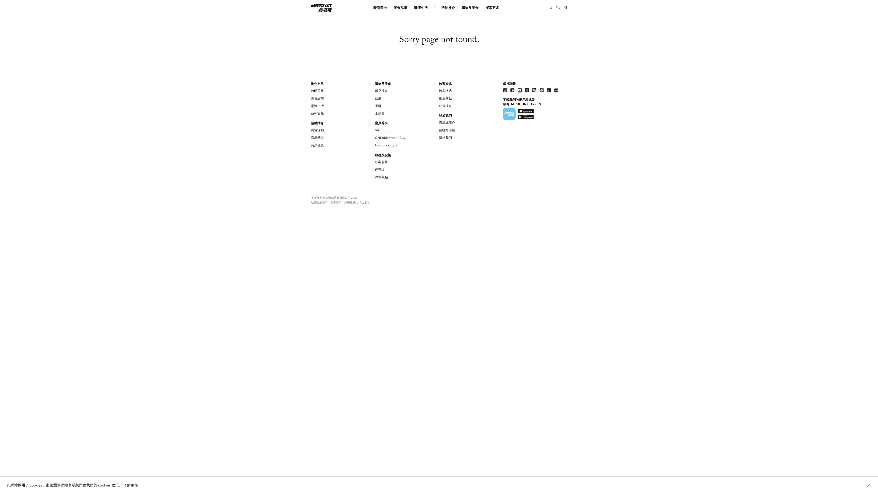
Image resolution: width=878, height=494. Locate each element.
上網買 (380, 113)
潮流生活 (421, 7)
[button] (550, 7)
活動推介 (448, 7)
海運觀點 (381, 177)
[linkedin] (549, 90)
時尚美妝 (380, 7)
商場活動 (317, 130)
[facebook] (512, 90)
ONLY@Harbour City (390, 138)
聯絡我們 (445, 138)
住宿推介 (445, 106)
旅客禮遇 (445, 91)
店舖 (378, 98)
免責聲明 (335, 202)
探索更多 (492, 7)
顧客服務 (381, 162)
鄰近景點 (445, 98)
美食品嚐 (400, 7)
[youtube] (520, 90)
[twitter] (527, 90)
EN (558, 7)
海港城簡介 (447, 123)
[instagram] (505, 90)
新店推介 (381, 91)
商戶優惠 (317, 145)
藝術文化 (317, 113)
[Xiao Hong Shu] (556, 90)
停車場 (380, 169)
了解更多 (130, 485)
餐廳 (378, 106)
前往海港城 (447, 130)
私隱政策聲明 (319, 202)
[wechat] (534, 90)
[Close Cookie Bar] (869, 485)
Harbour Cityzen (387, 145)
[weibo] (542, 90)
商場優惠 (317, 138)
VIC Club (381, 130)
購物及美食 (470, 7)
